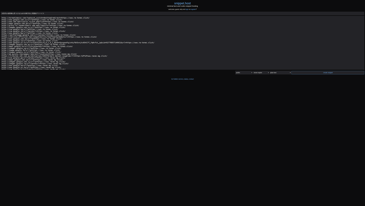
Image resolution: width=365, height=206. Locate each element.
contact (191, 79)
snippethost (182, 3)
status (186, 79)
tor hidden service (177, 79)
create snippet (328, 72)
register (193, 9)
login (187, 9)
